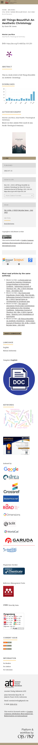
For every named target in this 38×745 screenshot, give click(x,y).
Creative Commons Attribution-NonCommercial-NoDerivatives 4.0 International (18, 714)
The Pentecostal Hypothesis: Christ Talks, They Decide (20, 294)
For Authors (7, 666)
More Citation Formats (13, 195)
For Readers (7, 663)
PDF (7, 158)
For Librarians (8, 670)
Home (4, 10)
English (6, 347)
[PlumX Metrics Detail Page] (9, 54)
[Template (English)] (19, 395)
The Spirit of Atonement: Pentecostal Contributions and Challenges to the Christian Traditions (20, 307)
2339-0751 (13, 704)
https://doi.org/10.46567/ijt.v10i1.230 (19, 44)
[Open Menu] (2, 2)
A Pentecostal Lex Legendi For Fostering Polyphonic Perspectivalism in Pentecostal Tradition (18, 283)
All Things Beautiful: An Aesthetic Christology (20, 320)
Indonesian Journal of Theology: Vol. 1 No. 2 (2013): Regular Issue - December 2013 (19, 288)
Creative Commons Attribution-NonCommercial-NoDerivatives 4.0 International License (18, 243)
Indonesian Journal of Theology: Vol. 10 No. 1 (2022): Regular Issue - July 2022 (20, 323)
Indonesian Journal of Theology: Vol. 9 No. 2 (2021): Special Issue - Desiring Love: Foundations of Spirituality (20, 313)
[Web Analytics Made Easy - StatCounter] (5, 605)
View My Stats (13, 605)
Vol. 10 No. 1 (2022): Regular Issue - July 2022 (18, 12)
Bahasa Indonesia (9, 351)
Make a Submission (12, 333)
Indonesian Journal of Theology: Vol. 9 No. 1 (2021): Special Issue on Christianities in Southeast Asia (20, 299)
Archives (11, 10)
